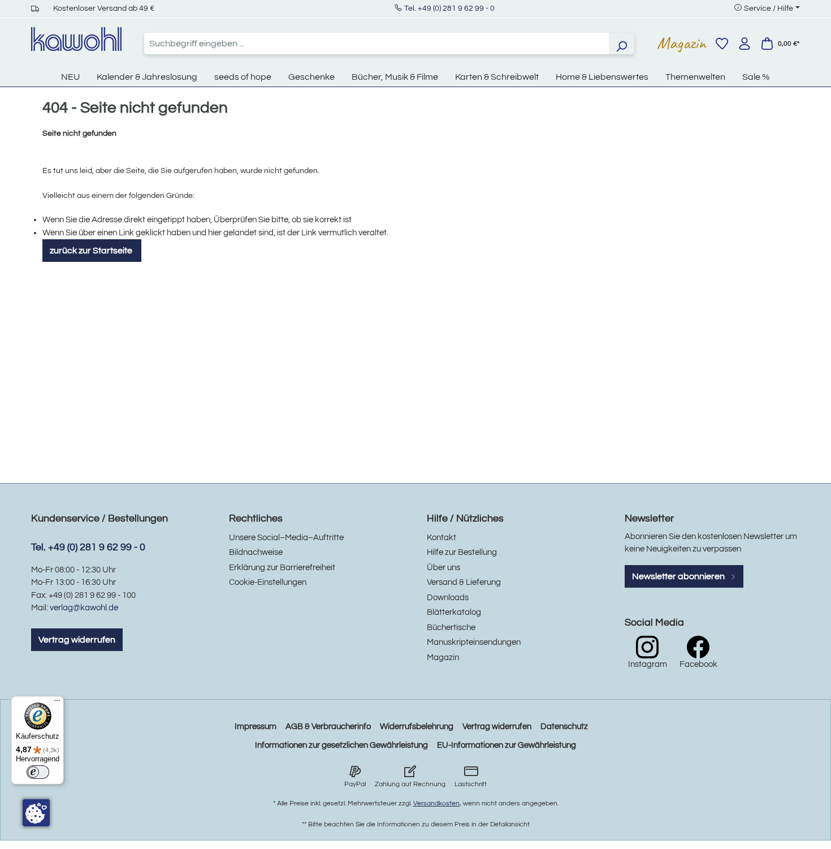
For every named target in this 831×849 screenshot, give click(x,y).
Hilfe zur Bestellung (462, 552)
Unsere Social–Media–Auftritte (286, 537)
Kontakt (441, 537)
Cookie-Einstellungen (267, 582)
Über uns (443, 567)
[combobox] (376, 43)
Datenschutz (564, 726)
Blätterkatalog (454, 612)
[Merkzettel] (722, 43)
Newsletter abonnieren (679, 576)
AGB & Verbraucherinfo (328, 726)
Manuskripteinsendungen (474, 642)
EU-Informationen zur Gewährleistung (506, 745)
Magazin (681, 43)
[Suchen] (621, 43)
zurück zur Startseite (92, 250)
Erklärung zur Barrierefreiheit (282, 567)
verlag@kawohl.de (84, 608)
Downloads (448, 597)
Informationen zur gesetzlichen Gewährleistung (341, 745)
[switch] (38, 772)
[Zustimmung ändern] (36, 812)
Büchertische (451, 627)
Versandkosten (436, 803)
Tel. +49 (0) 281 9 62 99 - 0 (449, 8)
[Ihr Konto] (744, 43)
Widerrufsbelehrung (416, 726)
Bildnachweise (256, 552)
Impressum (255, 726)
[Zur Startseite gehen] (76, 39)
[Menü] (57, 703)
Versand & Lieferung (464, 582)
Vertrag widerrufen (76, 639)
